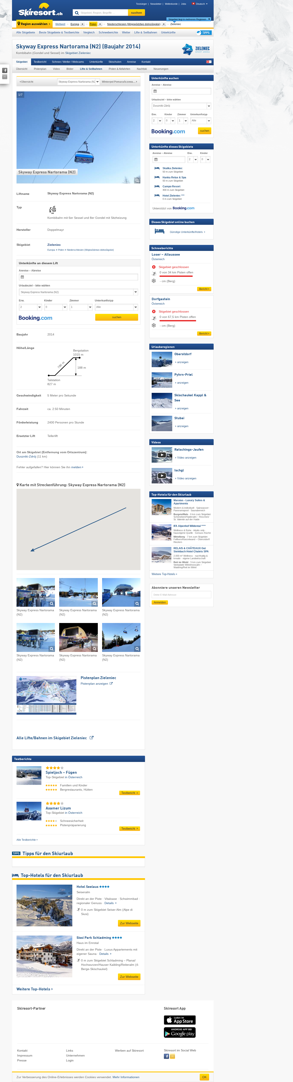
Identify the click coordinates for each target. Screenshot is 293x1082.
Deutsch (200, 4)
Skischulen (115, 61)
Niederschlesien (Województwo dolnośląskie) (90, 250)
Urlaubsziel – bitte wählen (34, 285)
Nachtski (142, 68)
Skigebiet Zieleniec (78, 53)
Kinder (48, 300)
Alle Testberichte (26, 839)
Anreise (131, 61)
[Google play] (180, 1037)
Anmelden (160, 602)
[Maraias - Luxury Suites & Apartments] (161, 507)
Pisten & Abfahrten (119, 68)
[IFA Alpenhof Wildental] (161, 532)
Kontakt (146, 61)
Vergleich (89, 32)
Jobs (183, 4)
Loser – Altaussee (166, 254)
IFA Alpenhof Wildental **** (190, 526)
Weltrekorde (171, 4)
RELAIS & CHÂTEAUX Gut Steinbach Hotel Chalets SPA (191, 550)
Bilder (69, 68)
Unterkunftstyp (104, 300)
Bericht (203, 289)
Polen (61, 250)
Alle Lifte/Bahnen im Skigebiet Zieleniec (52, 738)
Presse (22, 1060)
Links (69, 1050)
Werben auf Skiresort (129, 1050)
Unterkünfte (168, 32)
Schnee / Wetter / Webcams (68, 61)
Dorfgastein (161, 299)
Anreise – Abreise (30, 270)
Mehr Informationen (126, 1077)
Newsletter (156, 4)
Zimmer (74, 300)
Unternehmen (75, 1055)
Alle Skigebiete (25, 32)
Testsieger (141, 4)
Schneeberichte (108, 32)
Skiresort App (175, 1008)
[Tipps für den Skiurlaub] (203, 33)
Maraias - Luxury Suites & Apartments (189, 502)
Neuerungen (161, 68)
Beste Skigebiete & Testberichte (59, 32)
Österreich (158, 259)
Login (70, 1060)
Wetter (126, 32)
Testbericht (40, 61)
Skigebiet (21, 61)
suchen (116, 317)
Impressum (24, 1055)
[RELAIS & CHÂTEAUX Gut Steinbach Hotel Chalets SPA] (161, 555)
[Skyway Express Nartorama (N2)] (36, 593)
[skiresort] (40, 10)
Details (109, 903)
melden (76, 467)
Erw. (21, 300)
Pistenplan (40, 68)
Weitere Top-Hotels (33, 989)
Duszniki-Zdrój (26, 456)
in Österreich (73, 777)
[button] (35, 318)
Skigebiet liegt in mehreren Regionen (187, 19)
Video (56, 68)
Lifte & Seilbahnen (145, 32)
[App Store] (180, 1025)
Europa (51, 250)
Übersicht (21, 68)
